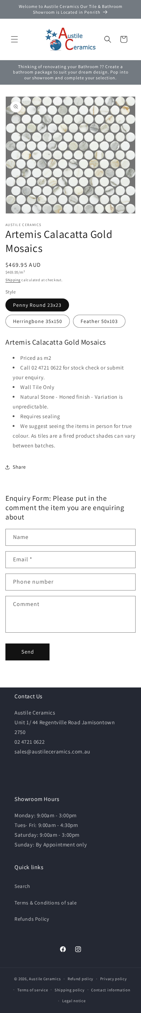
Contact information (110, 989)
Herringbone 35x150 (37, 321)
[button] (14, 39)
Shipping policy (70, 989)
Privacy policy (113, 978)
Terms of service (32, 989)
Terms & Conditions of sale (45, 902)
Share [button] (19, 467)
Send (27, 651)
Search (22, 886)
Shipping (13, 280)
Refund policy (80, 978)
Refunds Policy (31, 919)
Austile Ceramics (45, 978)
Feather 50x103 (99, 321)
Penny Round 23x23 (37, 305)
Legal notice (73, 1000)
